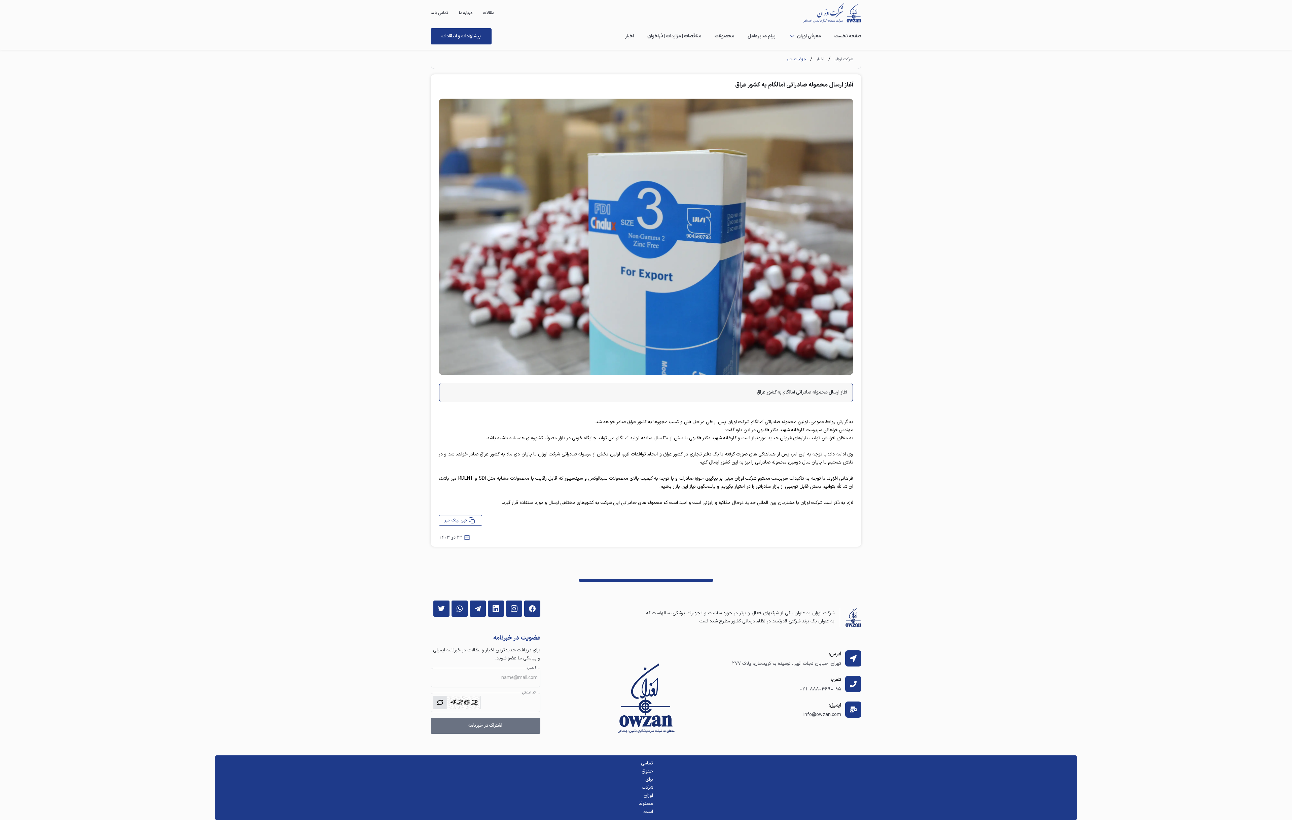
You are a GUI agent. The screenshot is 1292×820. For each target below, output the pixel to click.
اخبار (629, 36)
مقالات (488, 13)
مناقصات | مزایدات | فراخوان (674, 36)
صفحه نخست (847, 36)
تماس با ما (439, 13)
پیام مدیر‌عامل (762, 36)
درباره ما (465, 13)
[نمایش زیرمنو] (792, 36)
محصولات (724, 36)
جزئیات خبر (796, 59)
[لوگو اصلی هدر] (828, 13)
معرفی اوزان (809, 36)
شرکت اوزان (844, 59)
